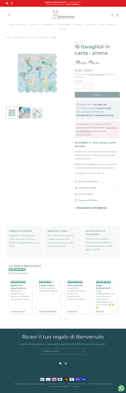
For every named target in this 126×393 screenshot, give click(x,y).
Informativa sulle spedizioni (60, 386)
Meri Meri (19, 37)
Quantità (78, 81)
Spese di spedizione (97, 74)
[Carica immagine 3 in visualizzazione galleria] (37, 112)
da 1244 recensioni (18, 273)
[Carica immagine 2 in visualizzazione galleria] (25, 112)
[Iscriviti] (82, 351)
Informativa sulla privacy (77, 384)
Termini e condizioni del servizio (100, 384)
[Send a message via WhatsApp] (121, 388)
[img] (64, 269)
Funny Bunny (24, 384)
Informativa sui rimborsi (56, 384)
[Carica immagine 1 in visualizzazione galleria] (12, 112)
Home (9, 37)
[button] (9, 15)
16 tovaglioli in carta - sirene (41, 37)
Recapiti (76, 386)
